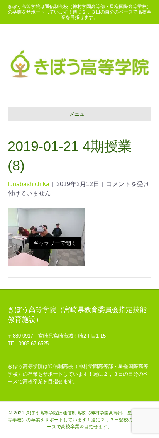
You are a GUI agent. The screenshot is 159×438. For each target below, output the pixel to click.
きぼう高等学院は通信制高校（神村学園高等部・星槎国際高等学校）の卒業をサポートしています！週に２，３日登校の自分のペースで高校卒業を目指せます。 (79, 420)
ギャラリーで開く (54, 243)
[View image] (46, 236)
